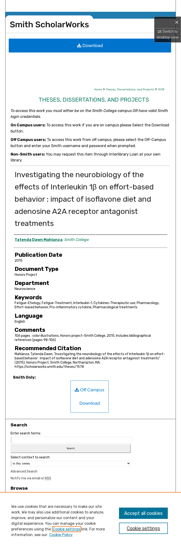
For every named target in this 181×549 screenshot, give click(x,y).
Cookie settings (66, 529)
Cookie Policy (61, 535)
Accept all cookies (143, 513)
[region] (90, 520)
